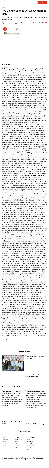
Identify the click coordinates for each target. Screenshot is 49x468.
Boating (28, 439)
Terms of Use (5, 441)
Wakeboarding (29, 449)
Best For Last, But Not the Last (12, 387)
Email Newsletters (18, 439)
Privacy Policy (5, 439)
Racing (4, 7)
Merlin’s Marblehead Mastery (34, 424)
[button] (33, 23)
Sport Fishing (29, 447)
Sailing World (29, 443)
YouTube (16, 447)
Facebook (16, 441)
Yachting (28, 451)
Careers (4, 445)
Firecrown (34, 458)
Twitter (16, 443)
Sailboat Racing (8, 339)
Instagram (17, 445)
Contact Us (5, 443)
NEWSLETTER (42, 2)
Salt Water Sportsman (31, 445)
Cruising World (30, 441)
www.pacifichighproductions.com (12, 124)
